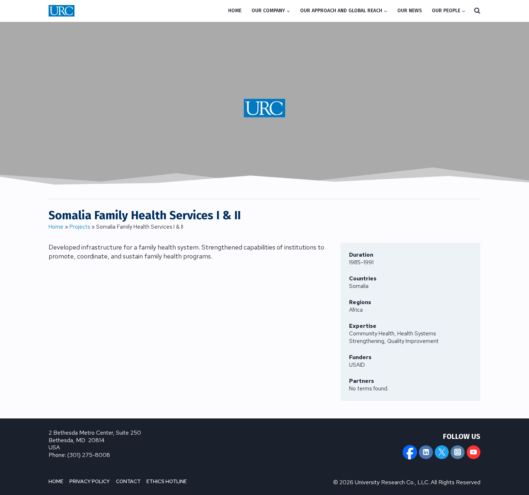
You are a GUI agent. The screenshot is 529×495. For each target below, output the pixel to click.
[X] (441, 452)
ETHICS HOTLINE (166, 481)
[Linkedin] (426, 452)
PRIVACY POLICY (89, 481)
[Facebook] (410, 452)
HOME (234, 11)
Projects (79, 226)
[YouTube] (473, 452)
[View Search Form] (477, 11)
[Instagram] (457, 452)
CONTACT (128, 481)
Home (56, 226)
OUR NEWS (409, 11)
